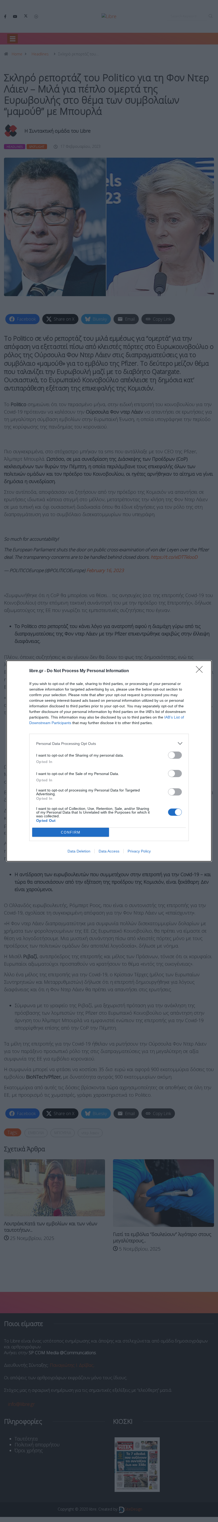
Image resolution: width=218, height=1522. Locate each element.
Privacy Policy (139, 851)
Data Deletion (79, 851)
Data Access (109, 851)
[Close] (201, 671)
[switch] (175, 755)
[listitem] (109, 743)
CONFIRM (71, 832)
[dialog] (109, 761)
